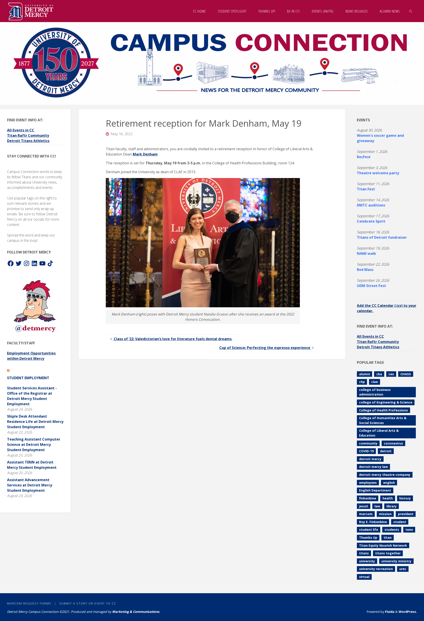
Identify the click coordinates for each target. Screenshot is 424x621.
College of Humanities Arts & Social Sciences (382, 420)
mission (385, 514)
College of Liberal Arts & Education (379, 432)
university (367, 561)
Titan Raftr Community (28, 135)
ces (391, 374)
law (377, 506)
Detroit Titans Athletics (28, 140)
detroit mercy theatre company (384, 475)
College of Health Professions (383, 410)
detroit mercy (370, 459)
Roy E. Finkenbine (373, 522)
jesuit (363, 506)
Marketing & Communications (135, 612)
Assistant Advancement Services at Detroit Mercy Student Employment (29, 485)
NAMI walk (366, 253)
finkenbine (367, 498)
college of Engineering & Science (385, 402)
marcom (366, 514)
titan (388, 537)
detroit (386, 451)
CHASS (405, 374)
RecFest (364, 156)
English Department (375, 490)
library (391, 506)
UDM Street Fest (371, 285)
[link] (410, 11)
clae (374, 382)
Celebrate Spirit (371, 221)
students (391, 529)
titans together (388, 553)
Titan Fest (366, 189)
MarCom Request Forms (29, 603)
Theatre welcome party (378, 173)
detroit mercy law (373, 467)
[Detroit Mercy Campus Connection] (30, 11)
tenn (409, 529)
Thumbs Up (368, 537)
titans (364, 553)
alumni (364, 374)
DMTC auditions (371, 205)
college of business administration (375, 392)
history (405, 498)
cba (379, 374)
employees (368, 482)
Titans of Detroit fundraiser (382, 237)
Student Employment (28, 377)
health (387, 498)
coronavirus (393, 443)
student (399, 522)
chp (362, 382)
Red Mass (365, 269)
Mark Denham (145, 154)
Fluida (389, 612)
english (389, 482)
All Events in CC (20, 130)
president (405, 514)
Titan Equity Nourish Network (383, 545)
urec (402, 569)
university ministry (396, 561)
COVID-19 (366, 451)
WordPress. (408, 612)
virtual (364, 577)
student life (368, 529)
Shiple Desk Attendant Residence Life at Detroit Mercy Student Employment (35, 421)
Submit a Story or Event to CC (87, 603)
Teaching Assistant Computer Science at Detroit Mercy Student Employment (33, 444)
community (368, 443)
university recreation (376, 569)
